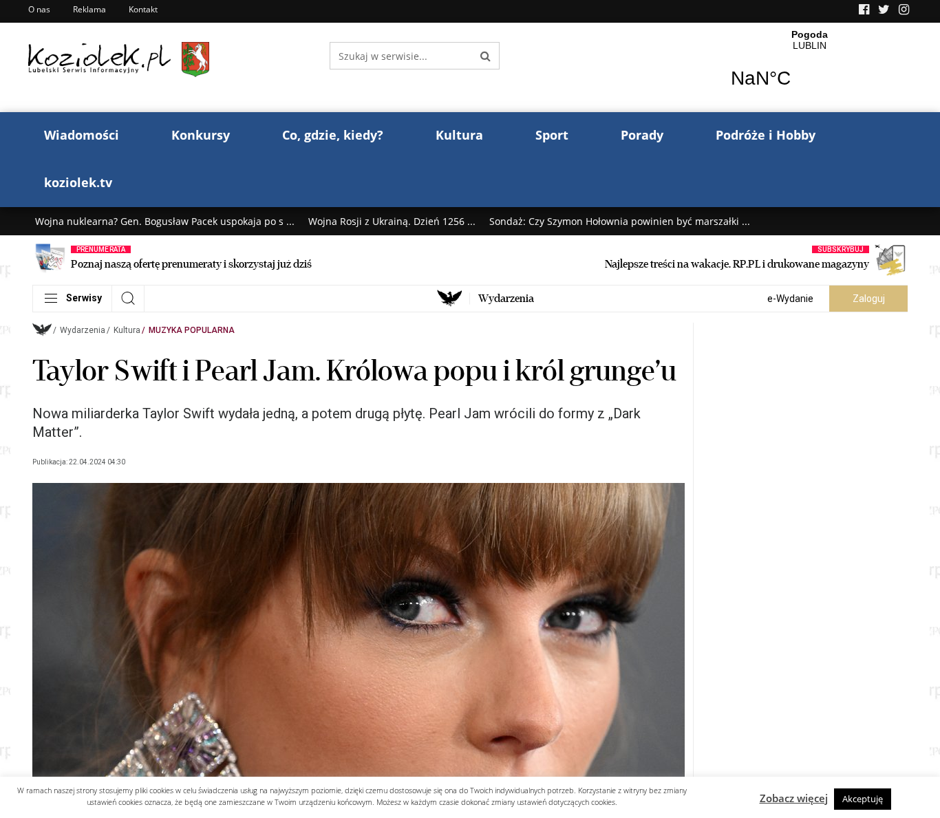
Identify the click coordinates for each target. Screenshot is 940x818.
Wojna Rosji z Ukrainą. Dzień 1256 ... (392, 221)
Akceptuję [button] (862, 799)
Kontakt (143, 9)
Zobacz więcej (794, 798)
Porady (642, 135)
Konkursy (200, 135)
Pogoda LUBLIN (809, 67)
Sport (551, 135)
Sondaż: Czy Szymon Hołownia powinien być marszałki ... (619, 221)
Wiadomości (81, 135)
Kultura (459, 135)
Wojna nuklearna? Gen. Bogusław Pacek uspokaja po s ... (165, 221)
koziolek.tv (78, 182)
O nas (39, 9)
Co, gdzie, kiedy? (332, 135)
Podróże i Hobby (765, 135)
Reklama (89, 9)
